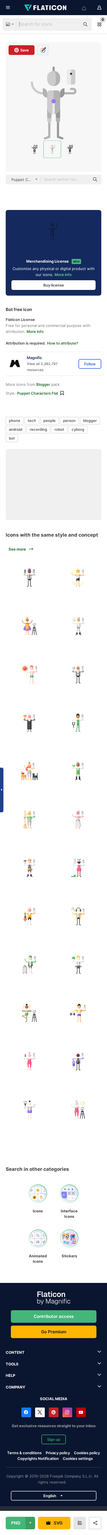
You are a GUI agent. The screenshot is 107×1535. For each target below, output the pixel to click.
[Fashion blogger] (77, 1061)
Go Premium (53, 1331)
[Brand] (29, 626)
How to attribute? (62, 343)
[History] (77, 674)
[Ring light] (77, 1109)
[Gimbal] (29, 1109)
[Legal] (29, 722)
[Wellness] (29, 1013)
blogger (90, 420)
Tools (12, 1364)
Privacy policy (58, 1452)
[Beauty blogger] (29, 1061)
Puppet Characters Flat (37, 393)
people (49, 420)
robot (59, 429)
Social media (53, 1398)
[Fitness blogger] (77, 1013)
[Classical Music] (29, 916)
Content (15, 1352)
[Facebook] (26, 1412)
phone (14, 420)
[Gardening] (77, 771)
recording (38, 429)
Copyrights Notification (38, 1458)
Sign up (53, 1439)
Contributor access (54, 1316)
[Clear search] (72, 24)
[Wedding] (77, 819)
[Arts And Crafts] (77, 867)
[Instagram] (67, 1412)
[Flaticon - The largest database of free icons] (46, 8)
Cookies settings (78, 1458)
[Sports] (29, 674)
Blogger (43, 384)
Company (15, 1387)
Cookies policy (87, 1452)
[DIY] (29, 867)
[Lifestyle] (77, 626)
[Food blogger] (77, 964)
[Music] (77, 916)
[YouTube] (81, 1412)
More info (63, 274)
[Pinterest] (53, 1412)
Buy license (53, 285)
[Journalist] (29, 577)
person (69, 420)
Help (10, 1375)
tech (32, 420)
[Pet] (29, 771)
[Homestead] (29, 819)
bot (12, 438)
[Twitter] (40, 1412)
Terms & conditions (24, 1452)
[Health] (77, 722)
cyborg (78, 429)
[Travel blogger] (29, 964)
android (15, 429)
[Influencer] (77, 577)
